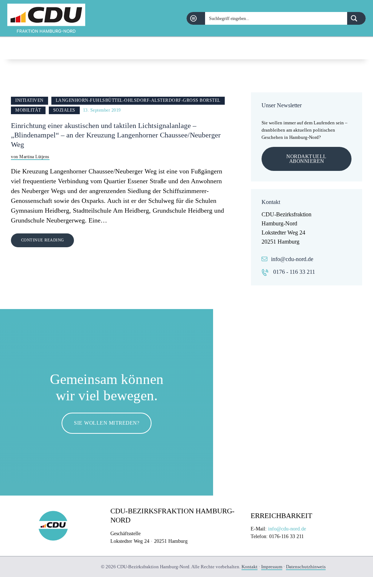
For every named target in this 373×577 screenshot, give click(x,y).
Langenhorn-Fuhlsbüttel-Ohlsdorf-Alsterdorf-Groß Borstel (138, 100)
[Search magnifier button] (356, 18)
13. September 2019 (102, 110)
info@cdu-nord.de (292, 259)
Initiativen (29, 100)
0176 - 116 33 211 (294, 272)
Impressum (271, 566)
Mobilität (28, 110)
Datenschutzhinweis (306, 566)
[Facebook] (343, 48)
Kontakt (250, 566)
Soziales (64, 110)
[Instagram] (361, 48)
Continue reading (42, 240)
